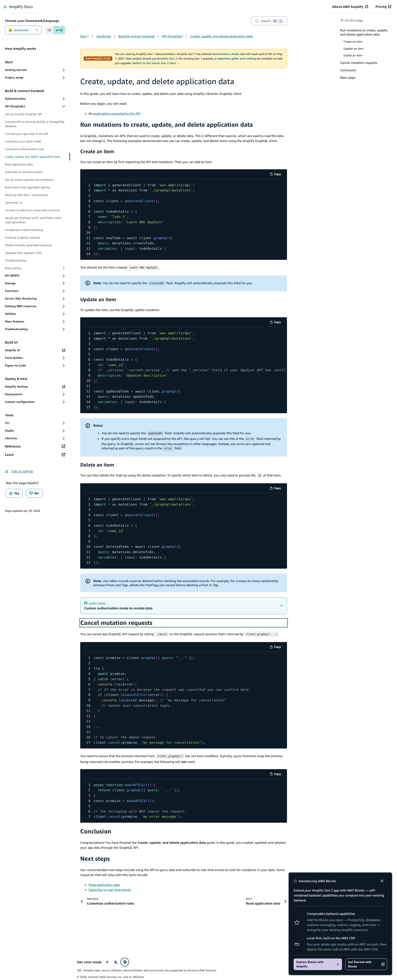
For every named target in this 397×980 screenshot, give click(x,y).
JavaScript (20, 30)
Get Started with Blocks (360, 964)
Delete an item (97, 465)
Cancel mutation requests (116, 622)
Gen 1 (84, 36)
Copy (279, 174)
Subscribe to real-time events (109, 890)
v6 (61, 30)
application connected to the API (116, 113)
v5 (49, 30)
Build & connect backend (136, 36)
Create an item (97, 151)
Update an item (98, 299)
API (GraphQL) (172, 36)
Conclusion (95, 831)
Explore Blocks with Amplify (310, 964)
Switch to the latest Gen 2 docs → (155, 63)
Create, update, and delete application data (221, 36)
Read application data (104, 885)
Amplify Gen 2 (167, 58)
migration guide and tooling (236, 58)
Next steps (95, 858)
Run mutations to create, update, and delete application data (166, 124)
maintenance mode (225, 54)
